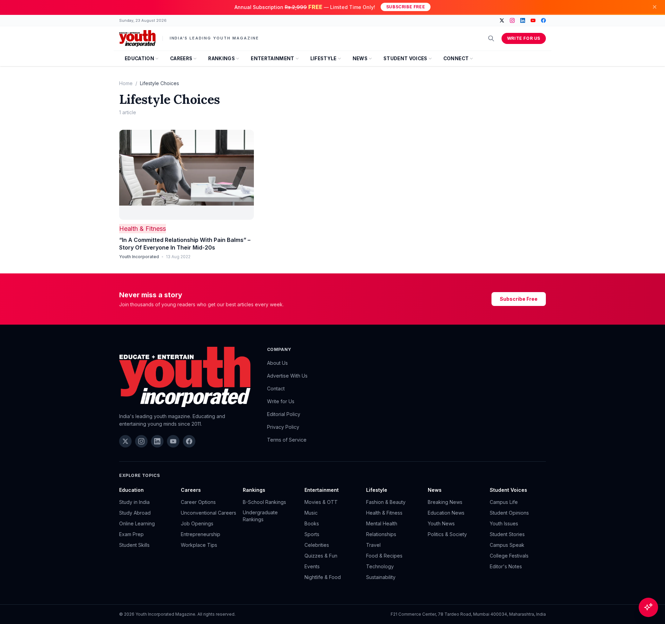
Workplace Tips (199, 545)
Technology (380, 566)
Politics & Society (447, 534)
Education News (446, 513)
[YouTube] (533, 20)
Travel (373, 545)
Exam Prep (131, 534)
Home (126, 83)
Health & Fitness (142, 228)
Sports (311, 534)
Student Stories (507, 534)
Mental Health (381, 523)
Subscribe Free (405, 6)
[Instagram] (512, 20)
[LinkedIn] (522, 20)
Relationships (381, 534)
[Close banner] (654, 7)
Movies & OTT (321, 502)
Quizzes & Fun (320, 556)
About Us (277, 363)
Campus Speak (507, 545)
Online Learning (137, 523)
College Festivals (509, 556)
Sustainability (381, 577)
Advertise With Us (287, 376)
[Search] (491, 38)
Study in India (134, 502)
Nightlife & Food (322, 577)
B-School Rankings (264, 502)
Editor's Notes (506, 566)
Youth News (441, 523)
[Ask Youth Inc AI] (648, 607)
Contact (276, 388)
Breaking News (445, 502)
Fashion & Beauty (386, 502)
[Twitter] (501, 20)
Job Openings (197, 523)
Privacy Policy (283, 427)
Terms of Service (287, 440)
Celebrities (316, 545)
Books (311, 523)
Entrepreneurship (200, 534)
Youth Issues (504, 523)
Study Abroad (135, 513)
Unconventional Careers (208, 513)
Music (311, 513)
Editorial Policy (283, 414)
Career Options (198, 502)
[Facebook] (543, 20)
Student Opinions (509, 513)
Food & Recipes (384, 556)
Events (312, 566)
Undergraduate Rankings (260, 515)
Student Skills (134, 545)
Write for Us (523, 38)
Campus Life (504, 502)
